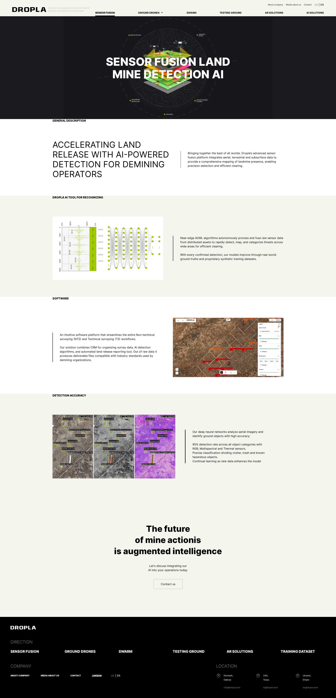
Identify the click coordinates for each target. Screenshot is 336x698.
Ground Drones (80, 651)
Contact (308, 4)
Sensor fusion (105, 12)
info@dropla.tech (232, 687)
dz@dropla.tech (310, 687)
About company (275, 4)
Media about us (293, 4)
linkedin (97, 675)
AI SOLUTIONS (315, 12)
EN (322, 4)
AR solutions (274, 12)
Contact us (168, 584)
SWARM (191, 12)
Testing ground (230, 12)
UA (316, 4)
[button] (150, 13)
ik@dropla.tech (270, 687)
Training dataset (298, 651)
